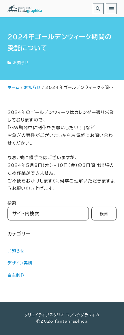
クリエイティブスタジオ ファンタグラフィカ (62, 315)
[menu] (111, 8)
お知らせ (21, 63)
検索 (11, 203)
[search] (98, 8)
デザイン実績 (20, 263)
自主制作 (16, 275)
